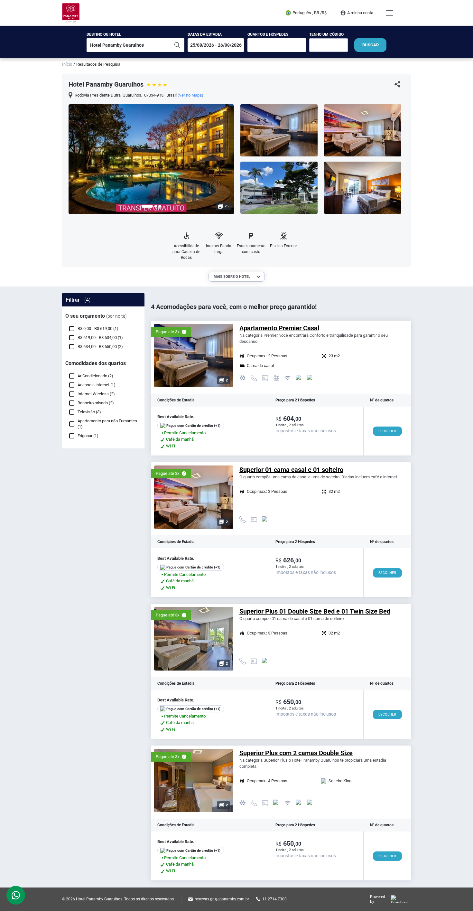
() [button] (190, 95)
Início (67, 64)
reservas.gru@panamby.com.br (222, 899)
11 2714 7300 (274, 899)
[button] (147, 206)
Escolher (387, 431)
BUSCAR (370, 44)
